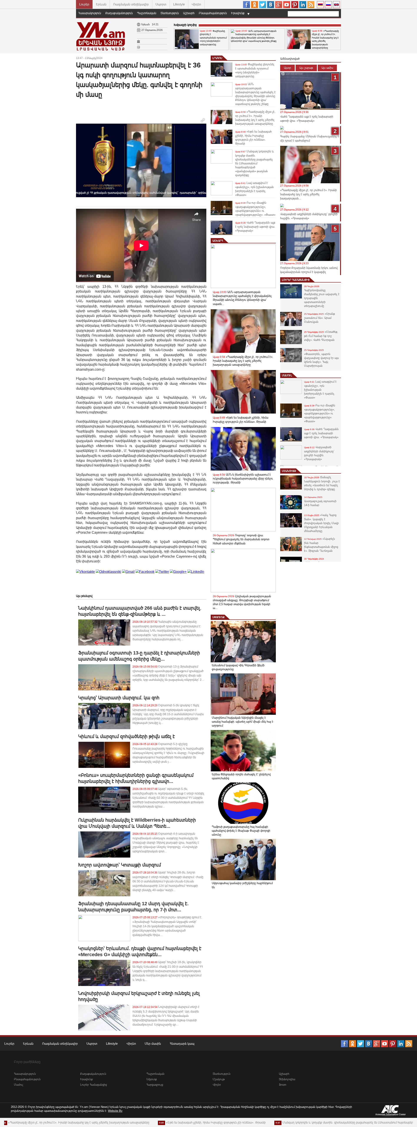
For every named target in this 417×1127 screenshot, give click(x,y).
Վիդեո (196, 4)
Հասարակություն (89, 13)
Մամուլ (287, 375)
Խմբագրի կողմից (185, 25)
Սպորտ (161, 4)
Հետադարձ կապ (182, 1043)
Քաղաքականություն (119, 13)
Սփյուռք (218, 617)
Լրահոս (217, 58)
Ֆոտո (282, 1084)
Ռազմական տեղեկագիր (131, 4)
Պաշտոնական (146, 13)
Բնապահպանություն (213, 13)
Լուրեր (84, 4)
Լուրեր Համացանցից (295, 279)
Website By (115, 1110)
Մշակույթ (289, 471)
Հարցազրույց (154, 1084)
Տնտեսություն (170, 13)
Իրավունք (238, 13)
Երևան (101, 4)
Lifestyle (179, 4)
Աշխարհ (188, 13)
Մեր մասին (153, 1043)
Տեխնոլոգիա (287, 1079)
